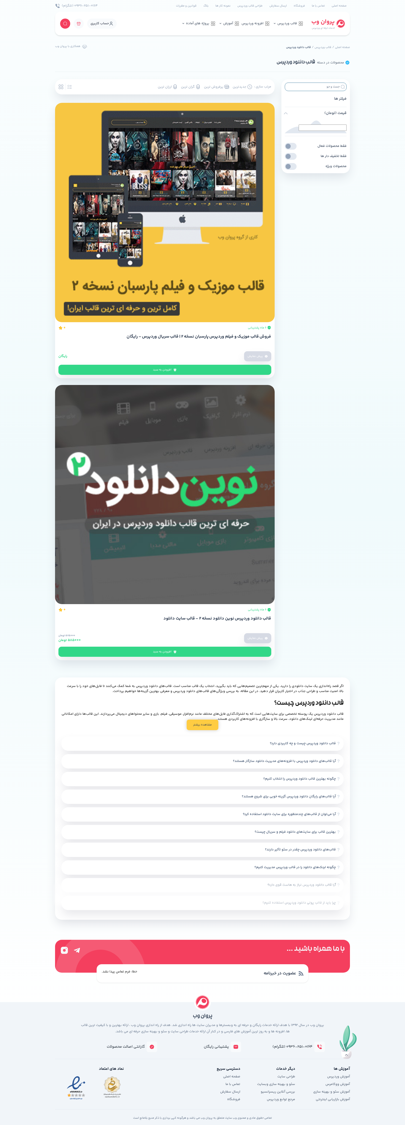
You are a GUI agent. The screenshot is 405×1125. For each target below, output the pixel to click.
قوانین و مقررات (186, 6)
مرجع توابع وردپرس (281, 1099)
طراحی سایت (286, 1076)
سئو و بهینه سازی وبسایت (276, 1084)
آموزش (228, 23)
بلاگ (206, 6)
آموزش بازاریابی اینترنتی (333, 1099)
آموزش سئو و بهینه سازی (331, 1091)
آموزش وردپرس (338, 1076)
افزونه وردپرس (252, 23)
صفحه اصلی (339, 6)
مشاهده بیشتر (202, 725)
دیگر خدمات (285, 1069)
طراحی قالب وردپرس (250, 6)
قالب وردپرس (287, 23)
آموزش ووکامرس (337, 1084)
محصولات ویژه (336, 166)
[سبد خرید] (79, 24)
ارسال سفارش (278, 6)
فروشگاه (299, 6)
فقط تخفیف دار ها (334, 156)
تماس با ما (318, 6)
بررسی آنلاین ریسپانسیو (278, 1091)
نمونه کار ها (223, 6)
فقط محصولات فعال (332, 146)
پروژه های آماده (197, 23)
